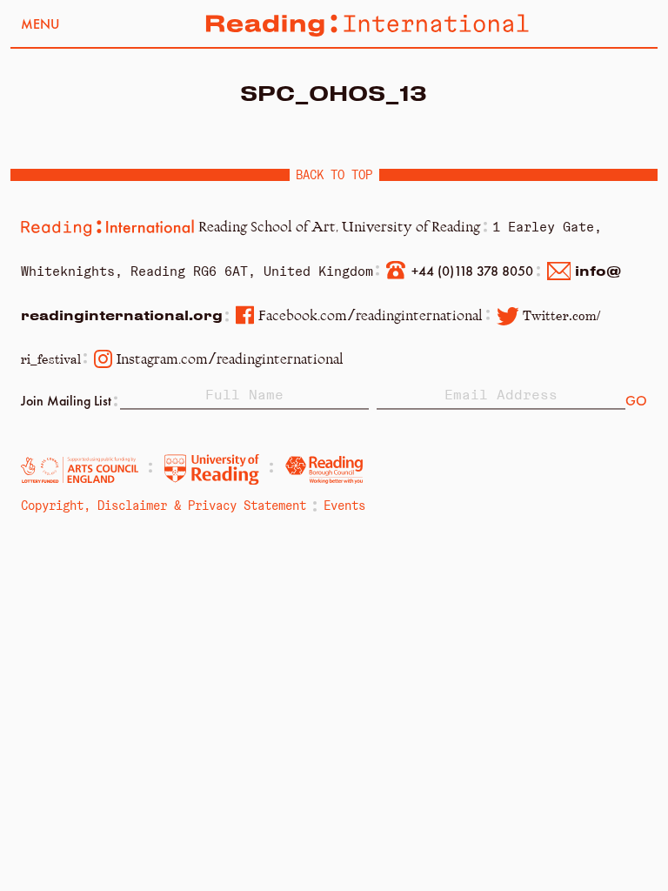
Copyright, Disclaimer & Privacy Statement (163, 505)
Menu (40, 25)
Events (344, 505)
